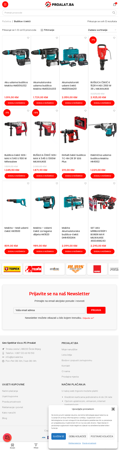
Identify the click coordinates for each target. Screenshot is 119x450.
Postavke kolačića (102, 436)
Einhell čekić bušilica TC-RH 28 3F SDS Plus (74, 158)
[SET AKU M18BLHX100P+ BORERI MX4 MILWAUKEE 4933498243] (102, 203)
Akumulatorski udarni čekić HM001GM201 (70, 86)
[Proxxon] (98, 269)
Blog (4, 418)
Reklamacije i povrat (12, 407)
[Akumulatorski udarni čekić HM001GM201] (74, 57)
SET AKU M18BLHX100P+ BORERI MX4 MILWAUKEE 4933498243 (99, 234)
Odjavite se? (88, 318)
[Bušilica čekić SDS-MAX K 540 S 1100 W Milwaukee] (16, 130)
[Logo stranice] (59, 4)
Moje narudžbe (69, 349)
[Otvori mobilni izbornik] (5, 4)
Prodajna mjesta (70, 376)
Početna (6, 21)
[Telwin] (13, 269)
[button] (113, 409)
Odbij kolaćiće (77, 436)
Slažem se (58, 436)
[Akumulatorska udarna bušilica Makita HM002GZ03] (45, 57)
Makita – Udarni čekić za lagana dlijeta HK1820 (42, 231)
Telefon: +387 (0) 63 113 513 (20, 353)
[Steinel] (34, 269)
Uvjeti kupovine (10, 396)
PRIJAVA (96, 310)
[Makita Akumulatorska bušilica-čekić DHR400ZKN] (74, 203)
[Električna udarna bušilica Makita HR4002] (102, 130)
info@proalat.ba (14, 357)
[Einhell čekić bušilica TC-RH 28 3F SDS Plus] (74, 130)
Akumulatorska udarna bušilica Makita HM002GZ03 (44, 86)
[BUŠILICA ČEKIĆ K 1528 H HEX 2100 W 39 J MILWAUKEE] (102, 57)
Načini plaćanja (10, 391)
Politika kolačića (74, 443)
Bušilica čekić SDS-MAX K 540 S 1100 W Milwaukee (15, 158)
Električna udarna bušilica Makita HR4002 (101, 158)
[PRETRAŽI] (114, 13)
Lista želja (67, 354)
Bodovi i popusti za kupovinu (77, 360)
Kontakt (66, 365)
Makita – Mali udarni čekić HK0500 (16, 229)
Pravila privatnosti (89, 443)
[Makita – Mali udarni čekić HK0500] (16, 203)
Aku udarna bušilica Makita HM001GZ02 (16, 84)
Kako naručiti (9, 412)
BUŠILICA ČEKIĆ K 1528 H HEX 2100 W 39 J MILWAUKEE (101, 86)
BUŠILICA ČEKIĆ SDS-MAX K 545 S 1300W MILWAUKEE (45, 158)
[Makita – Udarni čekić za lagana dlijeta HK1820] (45, 203)
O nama (66, 371)
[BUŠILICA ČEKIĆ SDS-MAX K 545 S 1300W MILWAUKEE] (45, 130)
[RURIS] (56, 269)
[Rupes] (77, 269)
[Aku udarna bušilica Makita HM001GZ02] (16, 57)
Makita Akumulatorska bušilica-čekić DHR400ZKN (71, 232)
